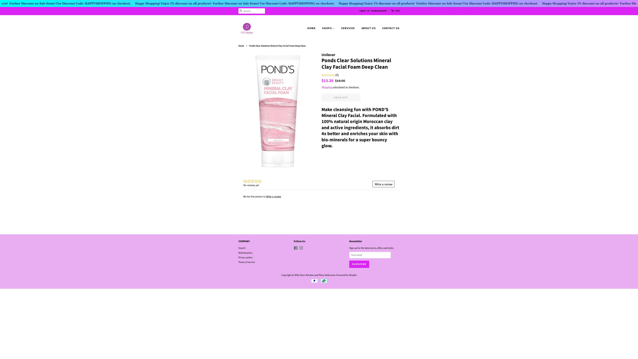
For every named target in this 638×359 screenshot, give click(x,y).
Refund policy (245, 252)
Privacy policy (245, 257)
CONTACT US (391, 28)
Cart (397, 10)
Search (241, 247)
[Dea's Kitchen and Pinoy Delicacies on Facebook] (296, 248)
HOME (311, 28)
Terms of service (246, 262)
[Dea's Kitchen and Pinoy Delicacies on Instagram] (301, 248)
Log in (363, 10)
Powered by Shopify (346, 275)
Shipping (326, 87)
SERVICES (348, 28)
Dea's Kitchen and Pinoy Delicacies (317, 275)
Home (241, 45)
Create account (378, 10)
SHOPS (327, 28)
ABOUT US (369, 28)
